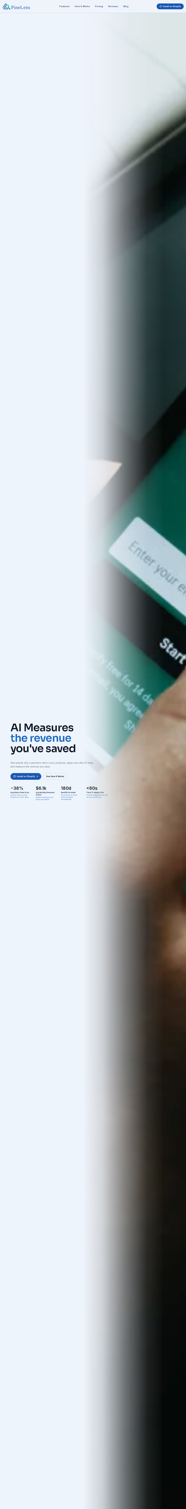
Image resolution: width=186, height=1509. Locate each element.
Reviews (113, 6)
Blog (126, 6)
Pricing (99, 6)
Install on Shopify (172, 6)
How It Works (82, 6)
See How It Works (55, 776)
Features (64, 6)
